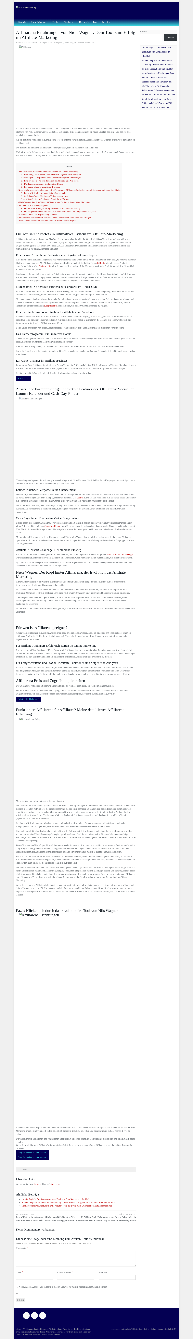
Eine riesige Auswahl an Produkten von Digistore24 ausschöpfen (51, 174)
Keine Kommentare (86, 43)
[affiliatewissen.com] (41, 10)
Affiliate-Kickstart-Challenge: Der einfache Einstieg (45, 199)
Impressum (115, 1329)
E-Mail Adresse (64, 1272)
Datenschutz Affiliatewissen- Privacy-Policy (138, 1329)
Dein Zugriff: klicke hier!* (28, 699)
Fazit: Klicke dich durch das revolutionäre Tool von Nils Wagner (47, 220)
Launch (80, 497)
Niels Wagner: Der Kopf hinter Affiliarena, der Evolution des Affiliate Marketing (54, 202)
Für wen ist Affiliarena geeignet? (33, 205)
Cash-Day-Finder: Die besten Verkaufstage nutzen (44, 196)
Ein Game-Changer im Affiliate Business (40, 187)
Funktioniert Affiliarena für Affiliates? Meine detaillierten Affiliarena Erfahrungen (54, 217)
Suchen (143, 31)
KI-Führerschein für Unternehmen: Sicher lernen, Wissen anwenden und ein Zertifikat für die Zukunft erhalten (158, 90)
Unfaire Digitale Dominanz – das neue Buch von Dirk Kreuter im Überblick (56, 1199)
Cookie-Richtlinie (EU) (167, 1329)
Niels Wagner (70, 43)
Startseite (22, 22)
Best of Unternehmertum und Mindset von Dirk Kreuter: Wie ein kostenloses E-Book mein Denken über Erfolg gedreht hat (45, 1217)
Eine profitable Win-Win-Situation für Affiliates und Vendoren (50, 181)
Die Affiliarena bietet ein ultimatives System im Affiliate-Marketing (48, 171)
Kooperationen (51, 306)
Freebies (105, 22)
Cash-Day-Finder (52, 526)
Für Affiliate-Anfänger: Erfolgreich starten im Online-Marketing (50, 208)
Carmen (34, 43)
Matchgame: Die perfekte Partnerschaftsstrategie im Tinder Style (51, 177)
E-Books (101, 263)
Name (19, 1272)
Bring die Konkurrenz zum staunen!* (32, 1152)
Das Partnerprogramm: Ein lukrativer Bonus (42, 184)
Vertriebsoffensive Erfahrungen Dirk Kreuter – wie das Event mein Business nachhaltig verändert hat (67, 1206)
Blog (95, 22)
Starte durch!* (23, 378)
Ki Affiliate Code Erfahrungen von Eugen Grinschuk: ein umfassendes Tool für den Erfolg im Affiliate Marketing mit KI (106, 1217)
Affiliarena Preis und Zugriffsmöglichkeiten (38, 214)
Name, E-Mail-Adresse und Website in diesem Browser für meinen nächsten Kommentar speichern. (63, 1287)
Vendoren (68, 22)
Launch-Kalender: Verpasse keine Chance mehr (43, 193)
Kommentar (22, 1248)
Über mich (84, 22)
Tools (55, 22)
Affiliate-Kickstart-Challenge (120, 554)
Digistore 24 (44, 266)
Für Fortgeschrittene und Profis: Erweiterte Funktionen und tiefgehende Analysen (58, 211)
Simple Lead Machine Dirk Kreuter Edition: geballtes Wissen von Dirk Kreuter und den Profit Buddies (157, 103)
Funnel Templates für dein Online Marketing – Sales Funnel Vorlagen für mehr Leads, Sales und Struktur (68, 1202)
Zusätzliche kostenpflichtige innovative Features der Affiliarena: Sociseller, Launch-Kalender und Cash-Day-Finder (69, 190)
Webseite (55, 1184)
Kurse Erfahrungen (39, 22)
